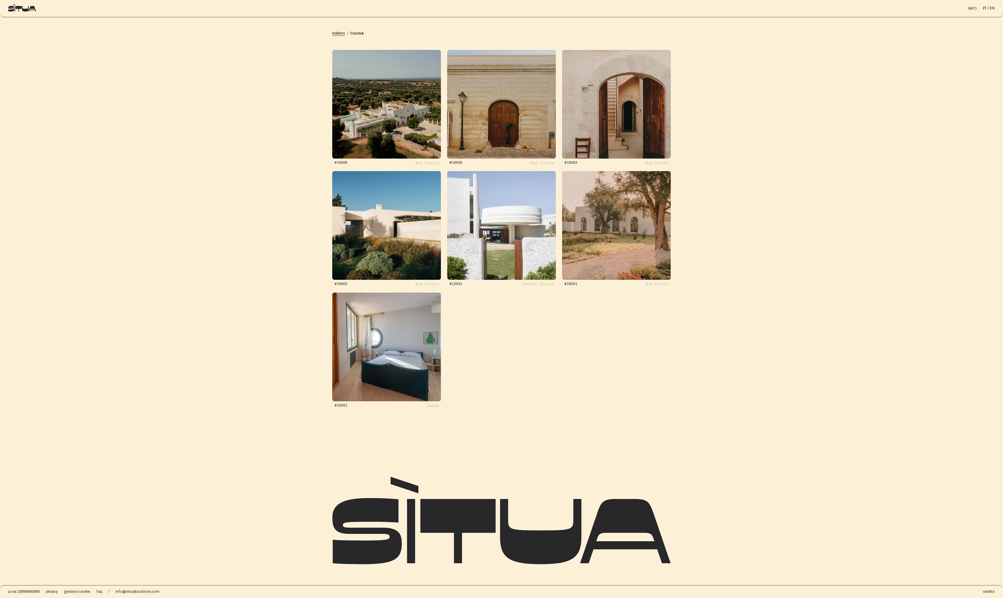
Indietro (338, 33)
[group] (386, 104)
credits (989, 592)
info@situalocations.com (137, 592)
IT (985, 8)
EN (992, 8)
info (972, 8)
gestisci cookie (77, 592)
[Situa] (22, 8)
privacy (52, 592)
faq (99, 592)
